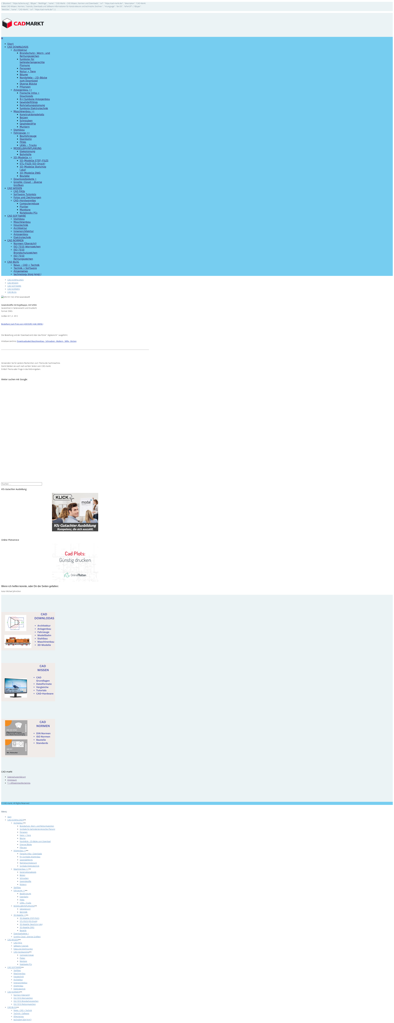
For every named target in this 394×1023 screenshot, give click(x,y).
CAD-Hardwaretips (25, 200)
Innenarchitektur (24, 231)
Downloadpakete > (25, 179)
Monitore (25, 209)
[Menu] (2, 38)
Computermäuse (29, 203)
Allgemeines (21, 271)
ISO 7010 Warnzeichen (27, 246)
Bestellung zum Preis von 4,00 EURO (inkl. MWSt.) (22, 324)
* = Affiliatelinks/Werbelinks (18, 783)
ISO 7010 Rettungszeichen (23, 257)
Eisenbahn (26, 139)
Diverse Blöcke (28, 83)
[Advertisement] (24, 435)
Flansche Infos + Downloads (29, 95)
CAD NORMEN (15, 240)
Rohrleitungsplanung (32, 105)
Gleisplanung (27, 151)
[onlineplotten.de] (75, 581)
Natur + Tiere (28, 71)
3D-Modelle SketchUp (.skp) (31, 924)
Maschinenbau (22, 222)
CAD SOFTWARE (16, 215)
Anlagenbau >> (23, 89)
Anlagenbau (21, 234)
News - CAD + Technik (27, 265)
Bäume (24, 74)
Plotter (24, 206)
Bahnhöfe (25, 154)
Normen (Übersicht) (25, 243)
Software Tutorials (25, 194)
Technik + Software (25, 268)
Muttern (25, 126)
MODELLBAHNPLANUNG (27, 148)
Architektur (20, 50)
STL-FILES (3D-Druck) (32, 163)
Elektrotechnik (22, 237)
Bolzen (24, 117)
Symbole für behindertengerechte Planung (32, 62)
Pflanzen (25, 86)
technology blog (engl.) (27, 274)
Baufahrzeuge (28, 136)
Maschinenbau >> (24, 111)
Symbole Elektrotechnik (34, 108)
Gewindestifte (28, 123)
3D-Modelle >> (23, 157)
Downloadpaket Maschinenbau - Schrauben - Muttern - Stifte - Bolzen (46, 341)
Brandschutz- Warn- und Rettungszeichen (35, 55)
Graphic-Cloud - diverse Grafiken (27, 936)
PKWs (23, 142)
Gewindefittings (29, 102)
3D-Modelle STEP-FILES (34, 160)
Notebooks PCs (28, 212)
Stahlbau (19, 129)
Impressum (12, 780)
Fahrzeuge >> (22, 132)
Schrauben (26, 120)
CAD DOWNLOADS (17, 46)
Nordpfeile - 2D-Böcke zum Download (33, 79)
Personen (25, 68)
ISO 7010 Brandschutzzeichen (25, 251)
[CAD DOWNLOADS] (28, 649)
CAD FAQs (19, 191)
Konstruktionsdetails (32, 114)
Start (10, 43)
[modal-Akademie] (75, 512)
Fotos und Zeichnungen (27, 197)
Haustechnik (21, 225)
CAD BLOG (13, 262)
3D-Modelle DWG (30, 172)
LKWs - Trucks (28, 145)
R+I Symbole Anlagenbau (35, 99)
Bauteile (25, 175)
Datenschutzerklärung (16, 777)
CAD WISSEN (14, 188)
